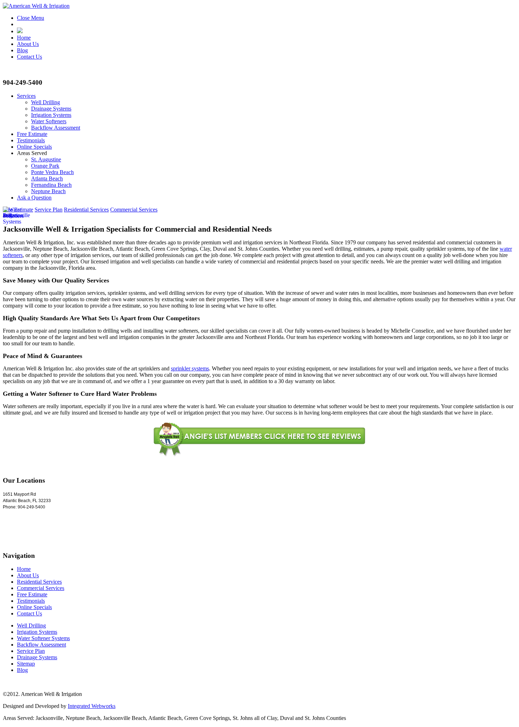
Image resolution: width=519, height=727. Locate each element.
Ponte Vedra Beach (52, 172)
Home (24, 38)
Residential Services (86, 210)
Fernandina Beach (51, 185)
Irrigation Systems (51, 115)
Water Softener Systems (43, 638)
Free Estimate (32, 134)
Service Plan (48, 210)
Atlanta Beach (47, 178)
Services (26, 96)
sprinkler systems (190, 368)
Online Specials (34, 147)
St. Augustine (46, 159)
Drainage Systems (51, 109)
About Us (28, 44)
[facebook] (20, 31)
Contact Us (29, 57)
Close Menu (30, 18)
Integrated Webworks (91, 706)
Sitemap (26, 664)
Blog (22, 50)
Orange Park (45, 166)
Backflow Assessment (55, 128)
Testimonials (31, 140)
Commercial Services (133, 210)
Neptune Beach (48, 191)
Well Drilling (45, 102)
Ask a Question (34, 198)
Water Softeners (48, 121)
